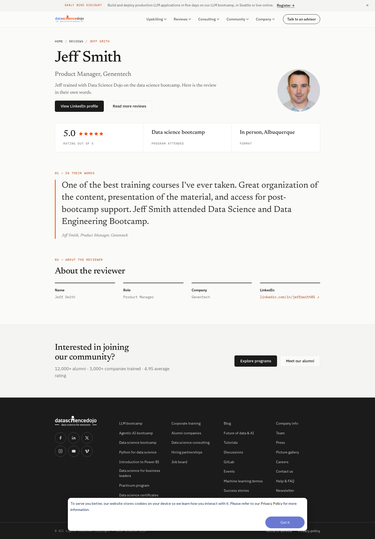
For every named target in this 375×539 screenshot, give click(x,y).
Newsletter (285, 490)
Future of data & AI (239, 433)
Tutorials (231, 442)
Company (263, 19)
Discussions (233, 452)
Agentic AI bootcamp (136, 433)
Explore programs (255, 360)
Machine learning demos (243, 481)
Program (159, 143)
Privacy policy (309, 531)
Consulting (207, 19)
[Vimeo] (87, 451)
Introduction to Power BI (139, 462)
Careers (282, 462)
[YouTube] (73, 451)
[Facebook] (60, 438)
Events (229, 471)
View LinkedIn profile (79, 106)
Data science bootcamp (137, 442)
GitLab (229, 462)
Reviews (181, 19)
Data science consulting (190, 442)
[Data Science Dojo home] (83, 421)
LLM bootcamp (130, 423)
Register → (286, 5)
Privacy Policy (271, 503)
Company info (287, 423)
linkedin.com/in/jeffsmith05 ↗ (289, 297)
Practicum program (134, 485)
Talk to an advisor (301, 19)
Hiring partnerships (186, 452)
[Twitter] (87, 438)
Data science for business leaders (139, 473)
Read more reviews (129, 106)
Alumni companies (186, 433)
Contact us (284, 471)
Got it (285, 522)
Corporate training (186, 423)
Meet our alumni (300, 360)
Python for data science (138, 452)
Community (236, 19)
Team (280, 433)
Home (59, 41)
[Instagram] (60, 451)
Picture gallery (287, 452)
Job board (179, 462)
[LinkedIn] (73, 438)
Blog (227, 423)
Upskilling (154, 19)
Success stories (236, 490)
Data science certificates (138, 495)
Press (280, 442)
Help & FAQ (285, 481)
